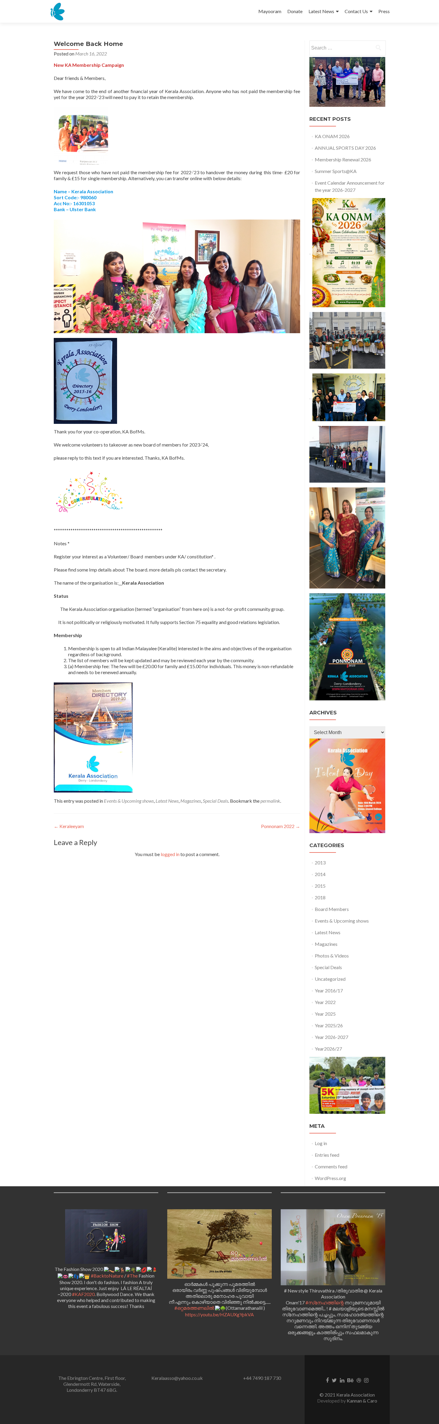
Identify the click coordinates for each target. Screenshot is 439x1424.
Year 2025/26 (329, 1025)
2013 (320, 862)
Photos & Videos (332, 955)
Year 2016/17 (329, 990)
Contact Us (356, 11)
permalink (270, 801)
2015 (320, 886)
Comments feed (331, 1166)
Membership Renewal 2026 (343, 159)
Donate (295, 11)
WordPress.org (330, 1178)
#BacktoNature (107, 1275)
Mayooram (269, 11)
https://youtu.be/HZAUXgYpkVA (219, 1314)
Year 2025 (325, 1014)
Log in (321, 1143)
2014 (320, 874)
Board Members (332, 909)
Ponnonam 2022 (280, 826)
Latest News (321, 11)
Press (384, 11)
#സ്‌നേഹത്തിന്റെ (325, 1302)
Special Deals (215, 801)
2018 (320, 897)
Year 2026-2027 (331, 1037)
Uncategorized (330, 979)
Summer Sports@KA (336, 171)
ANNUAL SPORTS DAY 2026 (345, 148)
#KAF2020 (83, 1294)
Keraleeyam (69, 826)
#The (132, 1275)
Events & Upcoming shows (129, 801)
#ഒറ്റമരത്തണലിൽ (194, 1308)
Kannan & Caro (362, 1400)
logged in (170, 854)
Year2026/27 (328, 1048)
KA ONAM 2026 (332, 136)
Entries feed (327, 1155)
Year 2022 (325, 1002)
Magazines (190, 801)
